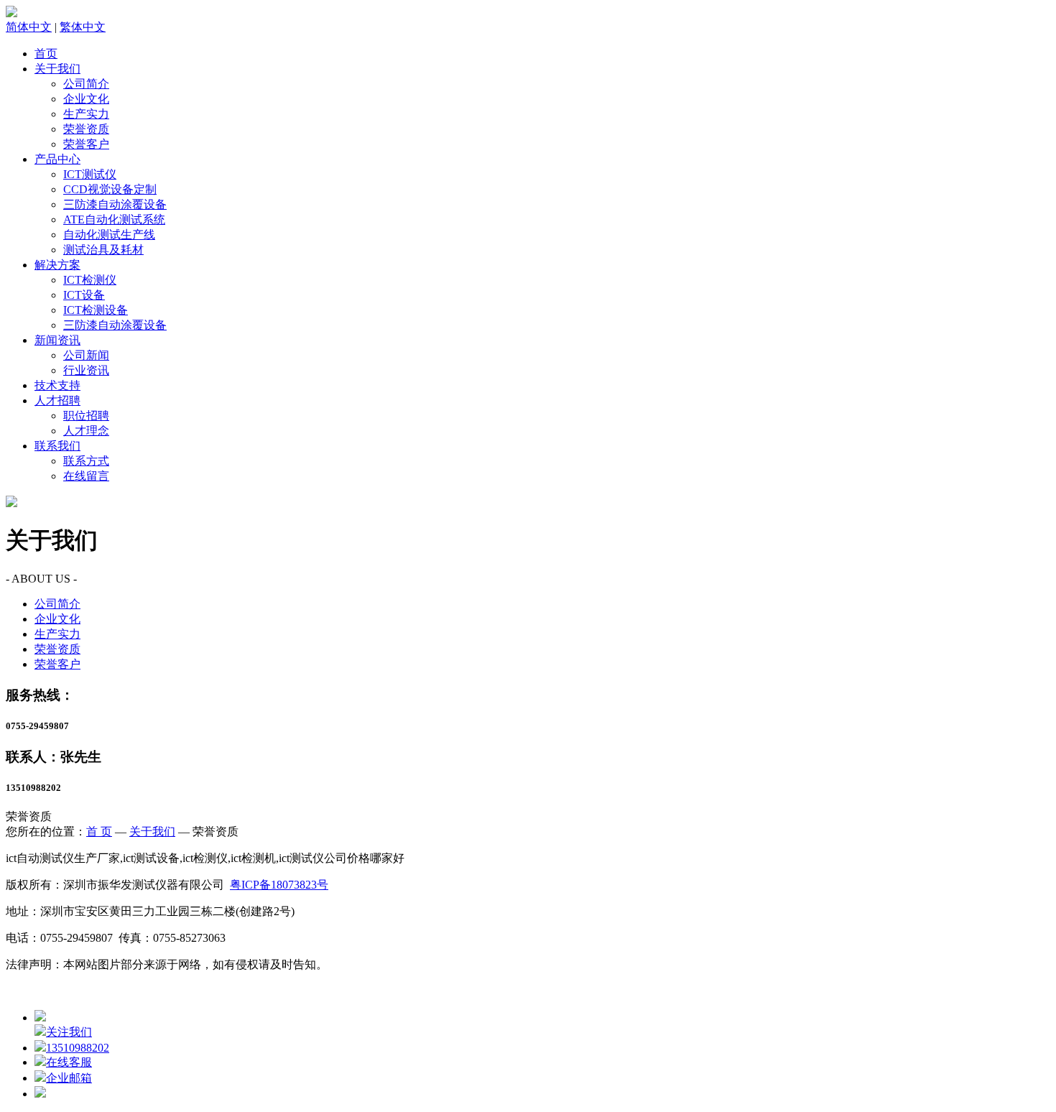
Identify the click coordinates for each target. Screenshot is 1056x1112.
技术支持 (57, 385)
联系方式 (86, 461)
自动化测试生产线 (109, 234)
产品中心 (57, 159)
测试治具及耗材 (103, 250)
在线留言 (86, 476)
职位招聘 (86, 415)
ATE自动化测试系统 (114, 219)
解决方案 (57, 265)
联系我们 (57, 446)
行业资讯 (86, 370)
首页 (45, 53)
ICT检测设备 (95, 310)
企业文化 (86, 99)
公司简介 (86, 84)
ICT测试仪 (89, 174)
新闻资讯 (57, 340)
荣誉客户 (86, 144)
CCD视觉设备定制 (110, 189)
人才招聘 (57, 400)
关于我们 (57, 68)
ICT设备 (84, 295)
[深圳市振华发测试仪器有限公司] (11, 13)
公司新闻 (86, 355)
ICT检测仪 (89, 280)
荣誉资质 (86, 129)
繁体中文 (83, 27)
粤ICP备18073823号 (279, 885)
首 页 (99, 831)
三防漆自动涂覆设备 (115, 204)
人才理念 (86, 431)
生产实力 (86, 114)
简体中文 (29, 27)
